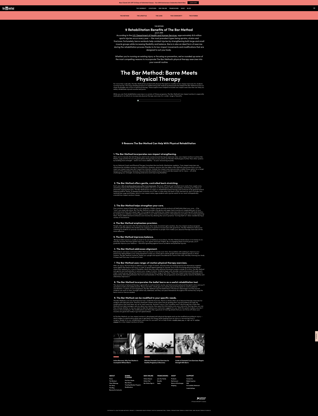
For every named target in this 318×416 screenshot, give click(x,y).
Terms (168, 410)
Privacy (132, 410)
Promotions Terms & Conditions (181, 410)
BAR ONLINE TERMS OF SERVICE (202, 410)
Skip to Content (18, 6)
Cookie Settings (190, 388)
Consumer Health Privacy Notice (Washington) (151, 410)
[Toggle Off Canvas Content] (314, 8)
